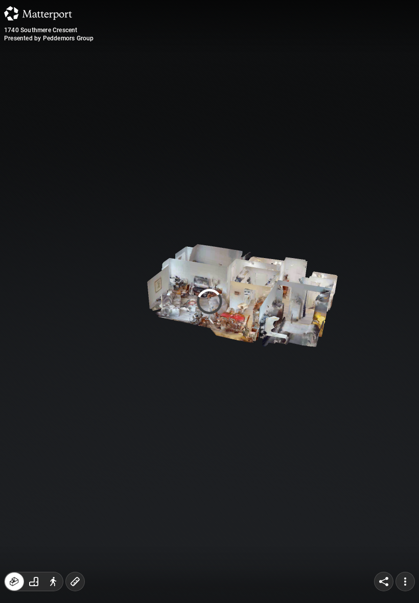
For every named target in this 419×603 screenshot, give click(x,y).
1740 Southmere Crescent (41, 30)
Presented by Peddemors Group (49, 38)
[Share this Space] (383, 581)
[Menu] (405, 581)
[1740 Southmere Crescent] (209, 301)
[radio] (14, 581)
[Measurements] (75, 581)
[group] (33, 581)
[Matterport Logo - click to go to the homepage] (38, 13)
